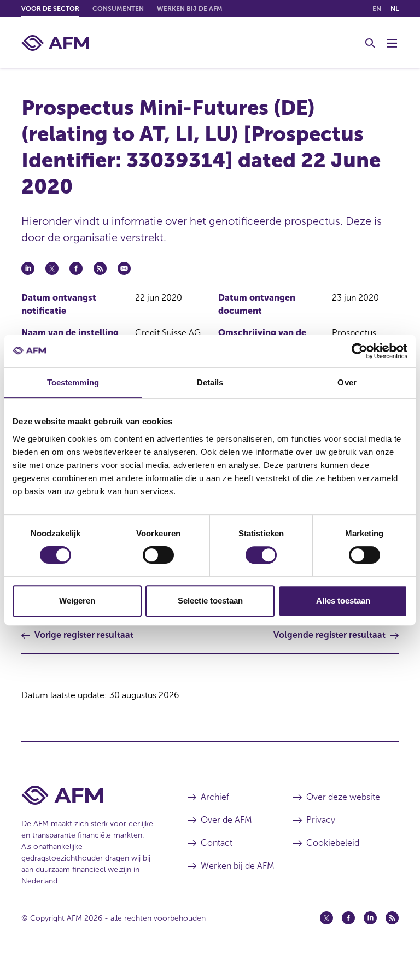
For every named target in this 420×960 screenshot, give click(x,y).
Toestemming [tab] (73, 382)
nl (394, 9)
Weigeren (77, 600)
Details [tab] (210, 382)
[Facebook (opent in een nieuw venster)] (348, 917)
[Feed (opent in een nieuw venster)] (392, 917)
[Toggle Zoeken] (370, 43)
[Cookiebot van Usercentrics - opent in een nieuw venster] (359, 351)
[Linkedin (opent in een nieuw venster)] (370, 917)
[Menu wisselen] (392, 43)
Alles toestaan (343, 600)
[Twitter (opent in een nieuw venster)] (326, 917)
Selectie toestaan (210, 600)
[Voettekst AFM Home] (88, 795)
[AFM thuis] (55, 43)
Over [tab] (346, 382)
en (376, 9)
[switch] (158, 555)
